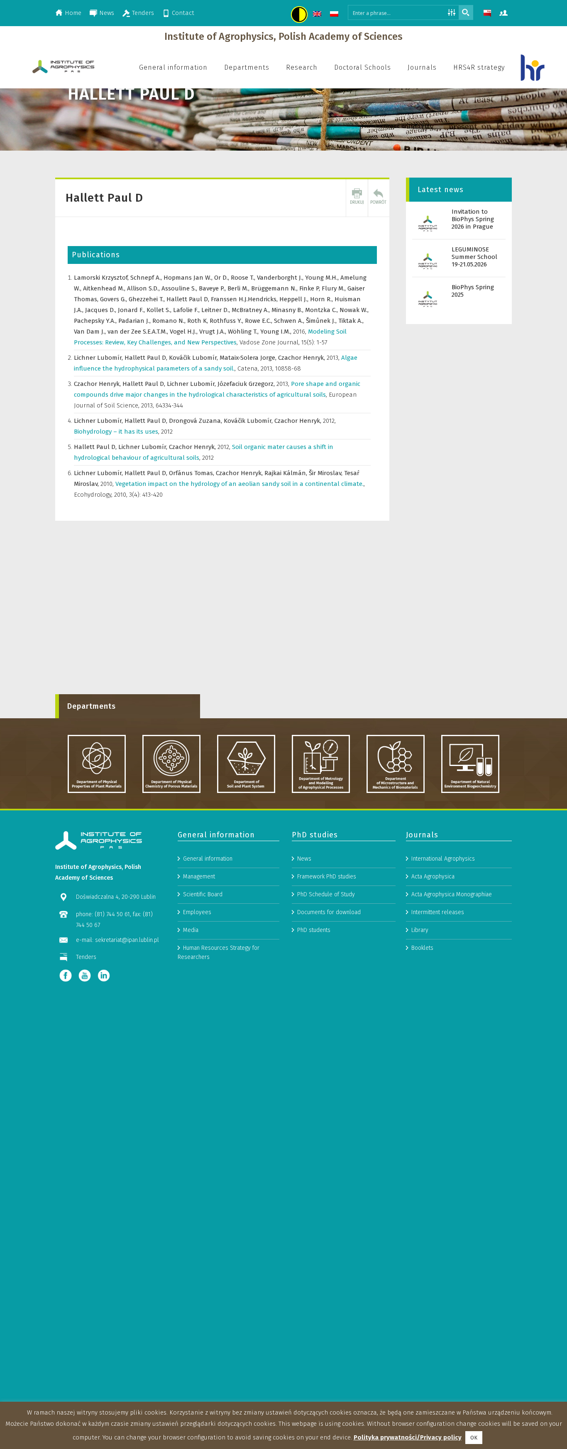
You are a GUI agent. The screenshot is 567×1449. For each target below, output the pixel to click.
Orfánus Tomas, (192, 473)
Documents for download (329, 912)
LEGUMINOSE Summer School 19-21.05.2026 (474, 257)
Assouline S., (180, 288)
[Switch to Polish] (335, 15)
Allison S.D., (144, 288)
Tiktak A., (351, 320)
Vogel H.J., (184, 331)
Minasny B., (288, 310)
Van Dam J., (91, 331)
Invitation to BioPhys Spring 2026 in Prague (473, 219)
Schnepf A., (147, 277)
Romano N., (169, 320)
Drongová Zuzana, (196, 420)
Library (419, 930)
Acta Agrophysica (433, 876)
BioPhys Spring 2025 (473, 290)
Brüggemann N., (275, 288)
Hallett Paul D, (188, 299)
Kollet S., (160, 310)
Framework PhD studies (326, 876)
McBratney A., (251, 310)
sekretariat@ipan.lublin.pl (127, 940)
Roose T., (244, 277)
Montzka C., (322, 310)
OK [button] (473, 1437)
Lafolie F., (187, 310)
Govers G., (114, 299)
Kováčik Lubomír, (194, 357)
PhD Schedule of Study (326, 894)
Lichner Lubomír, (99, 357)
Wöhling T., (244, 331)
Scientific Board (202, 894)
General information (207, 858)
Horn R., (322, 299)
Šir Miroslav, (326, 473)
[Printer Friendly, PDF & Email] (357, 197)
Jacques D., (101, 310)
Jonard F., (132, 310)
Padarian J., (135, 320)
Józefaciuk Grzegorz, (247, 384)
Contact (183, 13)
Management (199, 876)
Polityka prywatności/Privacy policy (408, 1437)
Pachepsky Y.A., (96, 320)
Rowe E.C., (259, 320)
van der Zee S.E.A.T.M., (139, 331)
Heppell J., (294, 299)
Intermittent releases (437, 912)
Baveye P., (213, 288)
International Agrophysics (443, 858)
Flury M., (334, 288)
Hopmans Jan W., (189, 277)
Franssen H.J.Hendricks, (245, 299)
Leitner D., (216, 310)
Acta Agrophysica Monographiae (451, 894)
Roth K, (198, 320)
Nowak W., (354, 310)
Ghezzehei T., (147, 299)
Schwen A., (290, 320)
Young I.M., (276, 331)
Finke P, (310, 288)
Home (73, 13)
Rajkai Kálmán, (286, 473)
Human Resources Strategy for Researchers (218, 952)
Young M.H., (322, 277)
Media (190, 930)
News (106, 13)
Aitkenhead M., (105, 288)
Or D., (222, 277)
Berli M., (239, 288)
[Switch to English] (318, 15)
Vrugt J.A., (213, 331)
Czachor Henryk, (302, 357)
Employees (197, 912)
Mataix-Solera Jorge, (249, 357)
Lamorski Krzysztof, (102, 277)
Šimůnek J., (322, 320)
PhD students (313, 930)
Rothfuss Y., (227, 320)
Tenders (143, 13)
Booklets (422, 947)
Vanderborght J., (281, 277)
